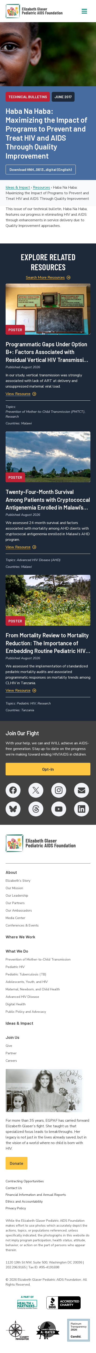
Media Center (15, 918)
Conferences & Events (22, 925)
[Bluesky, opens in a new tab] (13, 808)
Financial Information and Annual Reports (36, 1195)
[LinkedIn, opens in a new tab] (81, 808)
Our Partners (15, 903)
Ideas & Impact (18, 187)
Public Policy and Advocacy (26, 1012)
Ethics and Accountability (24, 1201)
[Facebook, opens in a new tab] (13, 790)
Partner (11, 1053)
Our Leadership (17, 895)
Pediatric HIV (15, 967)
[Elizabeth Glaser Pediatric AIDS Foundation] (40, 843)
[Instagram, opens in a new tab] (58, 790)
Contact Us (14, 1188)
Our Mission (14, 888)
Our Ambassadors (19, 910)
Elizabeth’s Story (18, 880)
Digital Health (16, 1004)
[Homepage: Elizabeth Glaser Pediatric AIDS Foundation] (22, 11)
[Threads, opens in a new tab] (35, 808)
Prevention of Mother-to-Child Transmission (38, 959)
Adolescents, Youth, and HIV (27, 982)
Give (9, 1046)
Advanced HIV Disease (22, 997)
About (11, 872)
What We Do (17, 951)
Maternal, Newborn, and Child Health (33, 989)
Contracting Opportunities (25, 1181)
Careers (11, 1060)
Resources (41, 187)
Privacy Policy (16, 1208)
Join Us (12, 1037)
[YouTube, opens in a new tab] (58, 808)
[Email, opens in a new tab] (81, 790)
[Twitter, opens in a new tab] (35, 790)
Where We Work (20, 936)
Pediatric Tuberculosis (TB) (26, 974)
